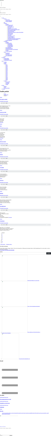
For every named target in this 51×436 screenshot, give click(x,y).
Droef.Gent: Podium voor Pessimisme (12, 49)
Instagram (7, 83)
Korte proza (6, 397)
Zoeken (1, 251)
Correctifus (2, 167)
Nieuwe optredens (9, 21)
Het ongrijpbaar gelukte (11, 30)
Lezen (3, 17)
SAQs (5, 56)
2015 (7, 72)
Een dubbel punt (3, 206)
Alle (6, 64)
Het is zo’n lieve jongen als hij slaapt (13, 29)
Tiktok (7, 84)
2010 (7, 77)
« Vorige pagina (2, 244)
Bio (4, 22)
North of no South (3, 112)
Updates (5, 62)
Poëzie (1, 97)
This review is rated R (11, 35)
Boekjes (5, 86)
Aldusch (1, 154)
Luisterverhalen (6, 58)
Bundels (7, 24)
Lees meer (1, 122)
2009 (7, 78)
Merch (5, 87)
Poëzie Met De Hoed (9, 48)
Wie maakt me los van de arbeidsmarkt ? (14, 38)
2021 (7, 67)
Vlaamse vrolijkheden (11, 37)
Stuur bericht (8, 81)
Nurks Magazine (8, 47)
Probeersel (7, 53)
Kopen (3, 85)
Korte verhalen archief (9, 25)
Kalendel (1, 193)
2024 (7, 66)
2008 (7, 79)
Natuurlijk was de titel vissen (5, 403)
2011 (7, 76)
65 (2, 241)
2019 (7, 69)
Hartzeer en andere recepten (12, 28)
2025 (7, 65)
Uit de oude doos (10, 36)
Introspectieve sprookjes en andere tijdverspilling (15, 32)
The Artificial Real (9, 55)
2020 (7, 68)
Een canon (9, 27)
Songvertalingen (10, 45)
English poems (10, 46)
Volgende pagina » (9, 244)
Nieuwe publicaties (9, 20)
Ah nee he (1, 180)
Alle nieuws (8, 19)
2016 (7, 71)
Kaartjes (7, 50)
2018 (7, 70)
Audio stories (2, 397)
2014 (7, 73)
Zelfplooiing (2, 407)
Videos (5, 63)
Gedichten (5, 41)
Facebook (7, 82)
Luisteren (3, 57)
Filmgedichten (10, 44)
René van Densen (3, 7)
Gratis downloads (7, 88)
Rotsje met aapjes (3, 141)
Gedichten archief (9, 43)
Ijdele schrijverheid (11, 31)
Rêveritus (1, 411)
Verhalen (5, 23)
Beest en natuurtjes (11, 26)
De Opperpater (10, 34)
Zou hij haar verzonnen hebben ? (13, 39)
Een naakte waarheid (3, 99)
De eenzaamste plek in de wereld (5, 399)
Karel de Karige (10, 33)
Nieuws (5, 18)
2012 (7, 75)
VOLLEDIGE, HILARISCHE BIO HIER (7, 250)
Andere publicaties (9, 40)
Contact (5, 80)
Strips (5, 52)
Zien (2, 61)
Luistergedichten (6, 59)
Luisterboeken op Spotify (8, 60)
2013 (7, 74)
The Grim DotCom (9, 54)
